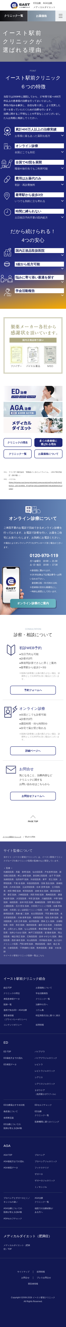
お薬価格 (41, 15)
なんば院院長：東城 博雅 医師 (38, 929)
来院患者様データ (12, 999)
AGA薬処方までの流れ (14, 1161)
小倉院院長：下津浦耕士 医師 (21, 948)
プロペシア (40, 1155)
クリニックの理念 (17, 442)
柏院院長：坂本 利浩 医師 (21, 902)
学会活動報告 (42, 993)
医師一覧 (8, 1004)
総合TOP (8, 988)
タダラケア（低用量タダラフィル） (46, 1092)
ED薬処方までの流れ (13, 1058)
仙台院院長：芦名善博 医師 (44, 872)
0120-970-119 (44, 555)
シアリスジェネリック (45, 1084)
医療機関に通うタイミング (47, 1122)
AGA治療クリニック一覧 (42, 1200)
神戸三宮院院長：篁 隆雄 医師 (42, 932)
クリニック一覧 (13, 15)
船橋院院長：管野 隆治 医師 (47, 902)
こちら (41, 955)
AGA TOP (8, 1155)
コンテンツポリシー (13, 1025)
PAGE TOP (33, 821)
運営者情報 (33, 1284)
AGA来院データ (11, 1168)
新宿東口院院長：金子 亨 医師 (46, 875)
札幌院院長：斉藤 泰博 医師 (17, 872)
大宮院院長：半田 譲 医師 (28, 898)
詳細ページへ (33, 750)
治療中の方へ (42, 1004)
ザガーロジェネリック (45, 1180)
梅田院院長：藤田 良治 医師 (39, 925)
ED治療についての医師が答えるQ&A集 (13, 1126)
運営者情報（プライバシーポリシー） (16, 1017)
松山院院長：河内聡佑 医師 (39, 940)
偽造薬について (11, 1111)
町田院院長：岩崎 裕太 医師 (35, 891)
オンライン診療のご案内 (33, 603)
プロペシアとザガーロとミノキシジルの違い (17, 1200)
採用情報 (40, 1025)
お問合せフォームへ (33, 796)
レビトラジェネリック (45, 1071)
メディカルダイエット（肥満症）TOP (17, 1247)
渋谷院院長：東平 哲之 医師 (43, 879)
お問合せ (25, 1277)
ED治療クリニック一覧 (42, 1113)
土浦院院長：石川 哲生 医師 (16, 906)
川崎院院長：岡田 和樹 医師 (31, 894)
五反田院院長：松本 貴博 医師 (36, 887)
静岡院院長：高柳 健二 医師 (16, 913)
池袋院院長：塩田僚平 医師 (16, 879)
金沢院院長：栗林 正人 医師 (41, 921)
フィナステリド (42, 1168)
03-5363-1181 (50, 583)
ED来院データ (10, 1064)
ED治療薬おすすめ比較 (14, 1105)
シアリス (39, 1077)
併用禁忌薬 (9, 1118)
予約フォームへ (33, 690)
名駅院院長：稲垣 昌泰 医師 (45, 917)
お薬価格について (48, 454)
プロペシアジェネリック (46, 1161)
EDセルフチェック (43, 1105)
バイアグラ (40, 1051)
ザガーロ (39, 1174)
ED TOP (7, 1051)
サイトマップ (23, 1272)
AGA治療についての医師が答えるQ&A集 (13, 1210)
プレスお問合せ (44, 1277)
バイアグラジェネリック (46, 1058)
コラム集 (40, 1010)
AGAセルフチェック (13, 1218)
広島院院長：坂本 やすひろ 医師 (41, 936)
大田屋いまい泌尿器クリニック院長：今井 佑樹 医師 (34, 910)
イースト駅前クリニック (12, 837)
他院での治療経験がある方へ (44, 1210)
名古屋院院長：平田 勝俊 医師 (44, 913)
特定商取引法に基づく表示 (48, 1015)
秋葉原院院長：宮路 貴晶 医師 (40, 883)
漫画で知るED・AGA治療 (15, 1010)
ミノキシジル (41, 1187)
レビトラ (39, 1064)
